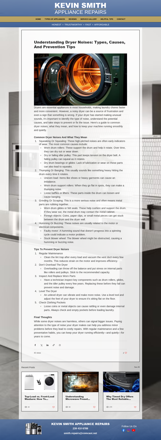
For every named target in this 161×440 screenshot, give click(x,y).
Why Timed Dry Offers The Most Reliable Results (119, 397)
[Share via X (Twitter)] (41, 345)
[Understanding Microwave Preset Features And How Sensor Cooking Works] (81, 382)
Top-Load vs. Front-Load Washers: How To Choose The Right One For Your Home (39, 397)
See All (137, 367)
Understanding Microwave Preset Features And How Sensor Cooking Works (79, 397)
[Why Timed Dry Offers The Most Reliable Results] (121, 382)
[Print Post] (60, 345)
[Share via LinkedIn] (47, 345)
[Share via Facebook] (35, 345)
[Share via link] (53, 345)
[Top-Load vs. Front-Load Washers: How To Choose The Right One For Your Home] (40, 382)
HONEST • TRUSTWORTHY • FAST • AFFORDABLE (80, 24)
